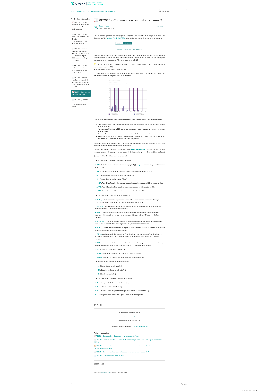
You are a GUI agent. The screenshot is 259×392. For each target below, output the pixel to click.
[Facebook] (95, 305)
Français (184, 384)
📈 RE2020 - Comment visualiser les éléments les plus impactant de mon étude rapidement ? (80, 25)
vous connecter (105, 372)
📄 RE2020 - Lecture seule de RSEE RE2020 (109, 356)
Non (135, 316)
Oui (124, 316)
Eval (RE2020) (81, 11)
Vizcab (73, 11)
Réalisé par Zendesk (250, 390)
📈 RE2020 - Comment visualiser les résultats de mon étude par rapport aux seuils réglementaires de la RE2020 (80, 82)
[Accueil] (87, 3)
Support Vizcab (104, 26)
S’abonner (160, 26)
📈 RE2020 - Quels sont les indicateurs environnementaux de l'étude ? (80, 103)
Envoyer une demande (140, 326)
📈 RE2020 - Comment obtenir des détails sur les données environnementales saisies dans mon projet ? (80, 39)
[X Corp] (98, 305)
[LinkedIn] (100, 305)
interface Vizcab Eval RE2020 (116, 38)
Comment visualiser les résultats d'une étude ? (102, 11)
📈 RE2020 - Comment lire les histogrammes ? (81, 93)
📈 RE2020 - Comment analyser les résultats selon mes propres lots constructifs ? (79, 69)
